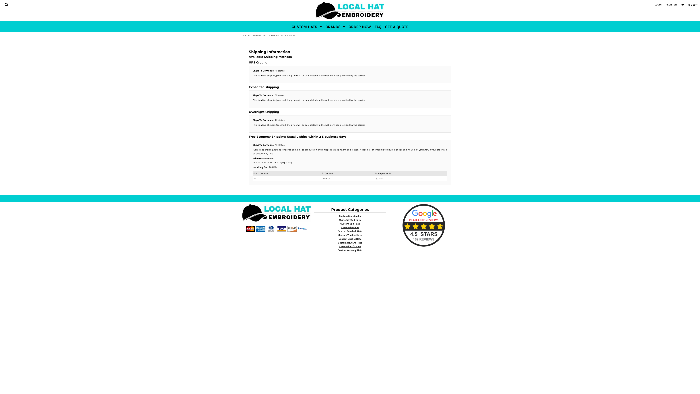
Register (671, 4)
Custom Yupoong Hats (350, 250)
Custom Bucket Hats (350, 238)
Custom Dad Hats (350, 223)
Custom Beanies (350, 227)
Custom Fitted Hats (350, 220)
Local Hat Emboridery (254, 35)
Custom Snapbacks (350, 216)
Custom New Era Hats (350, 242)
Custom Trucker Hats (350, 235)
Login (658, 4)
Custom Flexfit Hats (350, 246)
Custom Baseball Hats (350, 231)
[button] (6, 4)
